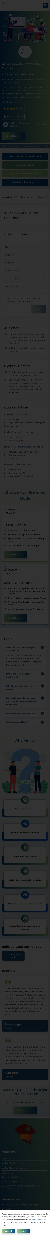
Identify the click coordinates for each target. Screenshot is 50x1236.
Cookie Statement (34, 1219)
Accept (8, 1230)
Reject (24, 1230)
